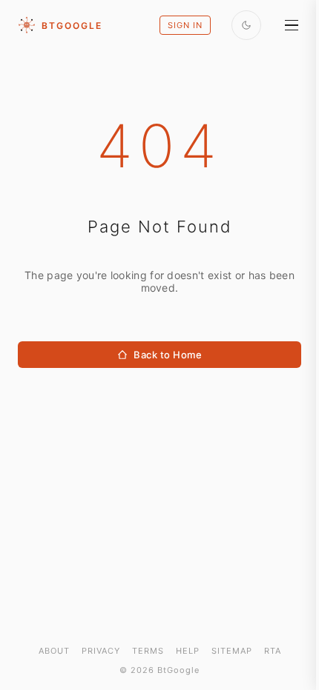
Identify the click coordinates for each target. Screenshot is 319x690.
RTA (272, 651)
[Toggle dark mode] (246, 25)
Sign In (185, 25)
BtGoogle (72, 25)
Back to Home (168, 355)
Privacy (101, 651)
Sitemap (231, 651)
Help (188, 651)
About (54, 651)
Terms (148, 651)
